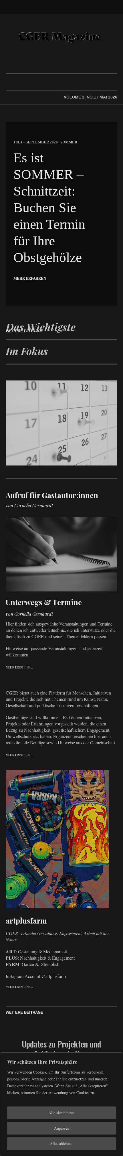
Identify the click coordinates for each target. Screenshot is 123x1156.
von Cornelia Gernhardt (29, 505)
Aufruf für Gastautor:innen (52, 495)
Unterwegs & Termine (44, 602)
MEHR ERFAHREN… (19, 667)
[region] (61, 1104)
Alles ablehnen (62, 1143)
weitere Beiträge (24, 331)
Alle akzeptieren (61, 1112)
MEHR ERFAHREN (29, 278)
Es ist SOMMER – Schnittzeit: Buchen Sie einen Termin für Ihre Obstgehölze (49, 207)
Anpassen (61, 1128)
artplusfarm (26, 921)
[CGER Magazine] (61, 37)
